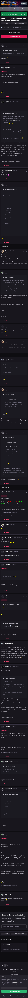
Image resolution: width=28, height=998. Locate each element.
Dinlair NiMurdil (9, 551)
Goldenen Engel (14, 120)
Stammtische (17, 27)
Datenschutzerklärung (14, 969)
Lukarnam (6, 27)
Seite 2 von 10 (14, 41)
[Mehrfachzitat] (2, 62)
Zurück (6, 41)
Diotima (7, 250)
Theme (11, 974)
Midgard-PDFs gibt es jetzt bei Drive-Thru (14, 14)
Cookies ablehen (14, 988)
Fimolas (7, 101)
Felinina (7, 359)
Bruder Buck (8, 45)
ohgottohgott (8, 170)
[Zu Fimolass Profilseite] (2, 102)
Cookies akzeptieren (15, 991)
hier (25, 858)
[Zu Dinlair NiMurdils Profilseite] (2, 552)
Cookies (14, 971)
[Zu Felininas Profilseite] (2, 360)
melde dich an (7, 920)
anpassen (15, 982)
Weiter (22, 41)
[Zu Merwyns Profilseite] (2, 525)
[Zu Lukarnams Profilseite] (2, 27)
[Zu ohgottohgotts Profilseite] (2, 171)
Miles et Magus (9, 643)
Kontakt (23, 969)
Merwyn (7, 524)
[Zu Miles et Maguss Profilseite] (2, 644)
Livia (6, 326)
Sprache (5, 969)
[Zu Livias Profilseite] (2, 326)
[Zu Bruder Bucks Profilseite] (2, 45)
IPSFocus (16, 974)
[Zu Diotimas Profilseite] (2, 251)
